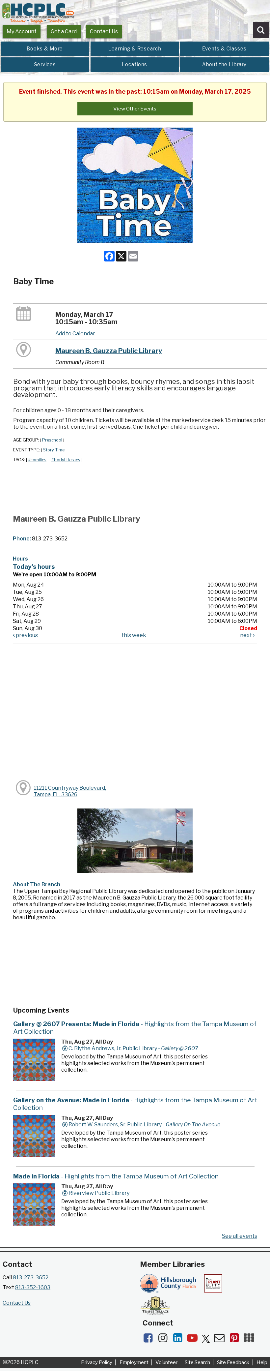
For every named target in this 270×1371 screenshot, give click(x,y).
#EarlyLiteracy (65, 459)
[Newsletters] (221, 1340)
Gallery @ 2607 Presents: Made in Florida (134, 1027)
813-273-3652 (30, 1277)
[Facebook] (150, 1340)
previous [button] (26, 635)
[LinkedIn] (179, 1340)
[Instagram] (164, 1340)
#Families (37, 459)
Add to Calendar (75, 333)
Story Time (54, 449)
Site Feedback (233, 1362)
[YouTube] (194, 1340)
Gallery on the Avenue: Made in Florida (135, 1104)
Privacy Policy (96, 1362)
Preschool (52, 440)
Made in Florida (116, 1176)
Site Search (197, 1362)
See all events (239, 1236)
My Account (22, 31)
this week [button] (134, 635)
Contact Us (104, 31)
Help (261, 1362)
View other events (134, 109)
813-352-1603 (32, 1287)
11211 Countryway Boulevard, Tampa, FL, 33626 (70, 791)
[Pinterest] (236, 1340)
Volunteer (166, 1362)
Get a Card (64, 31)
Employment (134, 1362)
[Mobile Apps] (250, 1340)
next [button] (246, 635)
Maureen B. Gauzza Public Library (108, 351)
